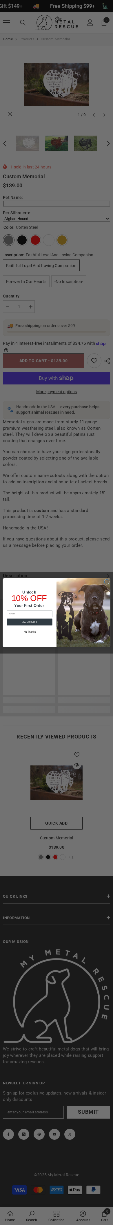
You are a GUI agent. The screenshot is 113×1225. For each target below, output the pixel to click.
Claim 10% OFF (29, 621)
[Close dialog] (106, 581)
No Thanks (30, 631)
